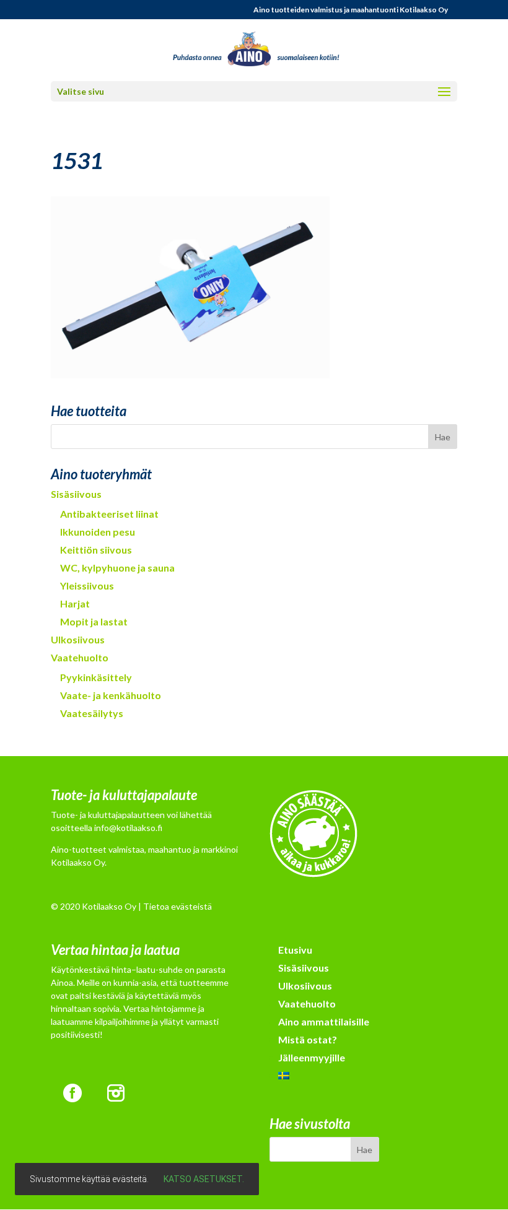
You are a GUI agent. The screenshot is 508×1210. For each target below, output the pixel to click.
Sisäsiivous (76, 494)
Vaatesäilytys (91, 713)
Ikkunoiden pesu (97, 532)
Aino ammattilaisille (323, 1021)
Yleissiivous (87, 585)
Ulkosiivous (78, 639)
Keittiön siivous (96, 549)
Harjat (75, 603)
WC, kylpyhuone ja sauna (117, 567)
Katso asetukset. (204, 1179)
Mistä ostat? (307, 1039)
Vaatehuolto (79, 657)
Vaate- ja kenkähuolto (110, 695)
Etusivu (295, 949)
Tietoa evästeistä (177, 906)
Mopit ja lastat (94, 621)
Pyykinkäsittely (96, 677)
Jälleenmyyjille (311, 1057)
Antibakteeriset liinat (109, 514)
